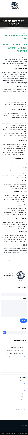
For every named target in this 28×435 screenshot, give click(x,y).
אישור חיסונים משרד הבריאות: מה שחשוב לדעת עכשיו (14, 353)
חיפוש (24, 328)
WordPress (11, 433)
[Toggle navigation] (14, 15)
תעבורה (22, 412)
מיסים (22, 393)
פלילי (22, 402)
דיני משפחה (21, 380)
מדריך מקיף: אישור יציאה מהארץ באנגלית (16, 347)
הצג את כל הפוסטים (9, 277)
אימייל (12, 292)
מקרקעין (22, 399)
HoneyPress (19, 433)
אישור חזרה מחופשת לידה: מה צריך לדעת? (16, 356)
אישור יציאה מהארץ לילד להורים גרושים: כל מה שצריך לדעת (13, 344)
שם (26, 292)
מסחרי (22, 396)
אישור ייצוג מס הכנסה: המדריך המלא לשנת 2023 (15, 350)
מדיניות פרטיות (24, 425)
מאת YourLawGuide (23, 41)
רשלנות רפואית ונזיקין (19, 409)
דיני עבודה (21, 383)
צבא (22, 406)
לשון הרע (21, 390)
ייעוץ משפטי (25, 33)
